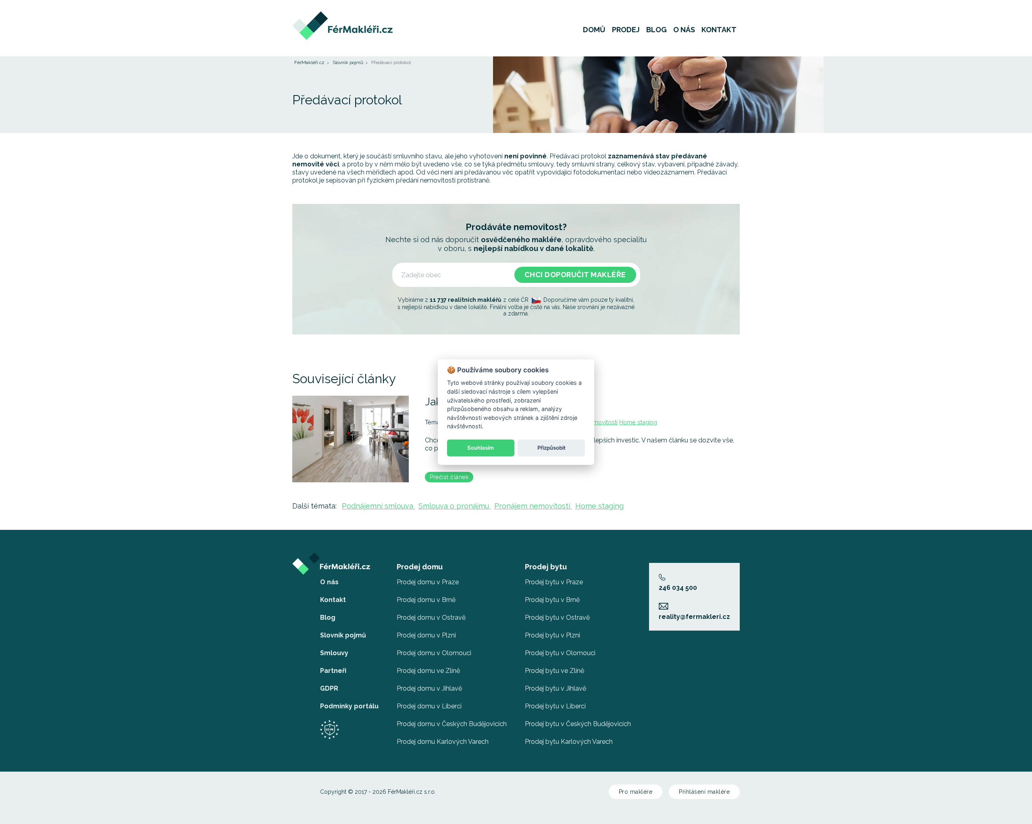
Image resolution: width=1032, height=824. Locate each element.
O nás (684, 30)
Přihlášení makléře (704, 792)
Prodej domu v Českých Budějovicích (452, 724)
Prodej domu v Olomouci (434, 653)
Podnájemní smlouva (378, 506)
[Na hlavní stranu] (342, 15)
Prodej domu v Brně (426, 600)
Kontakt (719, 30)
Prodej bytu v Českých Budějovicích (578, 724)
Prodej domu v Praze (428, 582)
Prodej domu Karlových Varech (443, 741)
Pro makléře (636, 792)
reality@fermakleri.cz (694, 617)
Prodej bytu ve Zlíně (554, 671)
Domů (594, 30)
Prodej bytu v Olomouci (560, 653)
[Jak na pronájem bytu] (350, 439)
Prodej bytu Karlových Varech (569, 741)
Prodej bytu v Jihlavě (555, 688)
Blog (656, 30)
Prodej (626, 30)
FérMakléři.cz (309, 62)
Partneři (333, 671)
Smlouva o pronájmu (454, 506)
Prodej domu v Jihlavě (429, 688)
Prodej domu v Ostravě (431, 617)
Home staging (638, 422)
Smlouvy (334, 653)
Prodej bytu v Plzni (552, 635)
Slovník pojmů (348, 62)
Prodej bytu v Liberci (555, 706)
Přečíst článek (449, 477)
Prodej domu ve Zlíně (428, 671)
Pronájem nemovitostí (533, 506)
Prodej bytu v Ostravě (557, 617)
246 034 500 (678, 588)
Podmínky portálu (349, 706)
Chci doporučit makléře (575, 274)
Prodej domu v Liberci (429, 706)
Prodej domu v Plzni (426, 635)
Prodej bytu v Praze (554, 582)
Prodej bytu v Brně (552, 600)
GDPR (329, 688)
